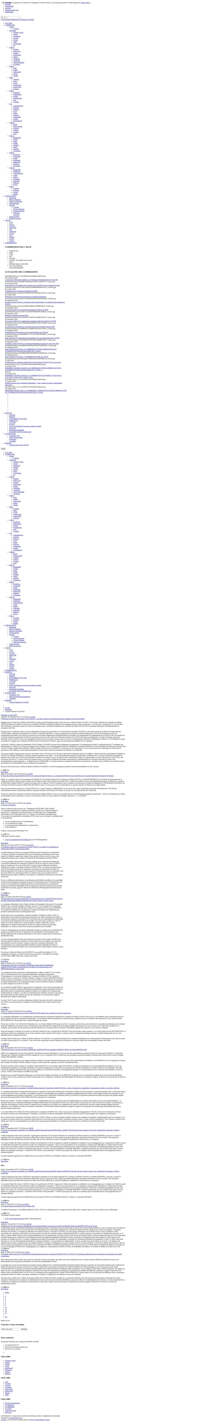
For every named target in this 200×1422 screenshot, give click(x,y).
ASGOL (12, 683)
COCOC (12, 653)
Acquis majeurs (14, 644)
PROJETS (8, 672)
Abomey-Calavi (10, 1360)
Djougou (16, 620)
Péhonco (16, 612)
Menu (3, 449)
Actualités (12, 698)
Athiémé (16, 509)
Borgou (11, 565)
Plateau (11, 496)
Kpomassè (16, 465)
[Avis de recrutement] (8, 805)
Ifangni (15, 505)
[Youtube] (14, 1332)
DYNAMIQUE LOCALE (18, 678)
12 (6, 1311)
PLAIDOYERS (10, 693)
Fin (6, 1317)
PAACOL (12, 687)
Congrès (16, 636)
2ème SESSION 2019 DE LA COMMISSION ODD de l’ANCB (26, 357)
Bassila (15, 623)
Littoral (11, 456)
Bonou (15, 486)
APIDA (11, 665)
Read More (4, 772)
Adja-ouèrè (17, 501)
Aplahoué (16, 522)
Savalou (16, 561)
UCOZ (11, 666)
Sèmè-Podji (9, 1391)
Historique (12, 627)
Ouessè (7, 1362)
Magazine (8, 700)
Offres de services (15, 646)
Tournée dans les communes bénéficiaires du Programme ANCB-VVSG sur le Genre (33, 362)
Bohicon (16, 539)
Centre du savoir (10, 1410)
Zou (10, 533)
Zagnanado (17, 546)
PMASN (12, 676)
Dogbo (15, 526)
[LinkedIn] (18, 1332)
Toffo (15, 471)
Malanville (16, 591)
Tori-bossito (17, 473)
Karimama (16, 589)
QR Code (8, 1412)
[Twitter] (6, 1332)
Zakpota (16, 544)
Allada (15, 464)
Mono (11, 507)
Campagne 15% (14, 695)
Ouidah (15, 467)
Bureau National (18, 638)
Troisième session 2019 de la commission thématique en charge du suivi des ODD (32, 343)
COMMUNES (10, 454)
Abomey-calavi (18, 462)
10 (6, 1307)
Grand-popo (17, 514)
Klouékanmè (17, 527)
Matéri (15, 606)
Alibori (11, 582)
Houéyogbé (17, 516)
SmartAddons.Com (16, 1418)
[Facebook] (2, 1332)
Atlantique (12, 460)
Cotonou (16, 458)
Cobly (15, 604)
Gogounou (16, 586)
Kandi (15, 588)
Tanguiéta (16, 608)
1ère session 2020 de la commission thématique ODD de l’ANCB (26, 310)
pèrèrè (15, 576)
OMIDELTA (13, 680)
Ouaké (15, 621)
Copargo (16, 618)
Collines (12, 552)
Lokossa (16, 518)
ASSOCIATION (10, 625)
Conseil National (18, 640)
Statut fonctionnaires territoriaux (19, 697)
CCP (10, 663)
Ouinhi (15, 548)
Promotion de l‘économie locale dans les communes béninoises (25, 297)
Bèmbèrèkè (17, 567)
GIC (10, 657)
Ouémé (11, 477)
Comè (15, 512)
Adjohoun (16, 488)
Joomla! (3, 1420)
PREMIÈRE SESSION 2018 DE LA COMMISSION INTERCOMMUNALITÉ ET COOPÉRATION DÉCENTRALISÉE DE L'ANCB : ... (33, 369)
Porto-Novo (9, 1389)
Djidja (15, 543)
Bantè (15, 554)
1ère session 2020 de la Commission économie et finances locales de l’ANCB (30, 321)
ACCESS (12, 682)
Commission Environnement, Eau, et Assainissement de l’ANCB (26, 332)
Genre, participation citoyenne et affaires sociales (25, 685)
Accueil (7, 708)
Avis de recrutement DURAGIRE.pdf (17, 840)
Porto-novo (17, 481)
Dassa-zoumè (17, 556)
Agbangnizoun (18, 535)
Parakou (16, 574)
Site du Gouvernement (12, 1403)
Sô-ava (15, 469)
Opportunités (9, 6)
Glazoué (16, 558)
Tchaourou (16, 580)
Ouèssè (15, 559)
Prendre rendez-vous (12, 10)
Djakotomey (17, 524)
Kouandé (16, 610)
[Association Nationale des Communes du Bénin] (17, 19)
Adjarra (15, 482)
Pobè (15, 497)
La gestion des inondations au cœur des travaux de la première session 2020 (30, 327)
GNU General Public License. (40, 1420)
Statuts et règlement (15, 631)
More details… (86, 3)
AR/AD (7, 648)
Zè (14, 475)
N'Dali (15, 569)
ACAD (11, 661)
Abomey (16, 537)
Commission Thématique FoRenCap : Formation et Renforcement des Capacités (31, 280)
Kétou (15, 503)
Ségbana (16, 593)
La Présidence (9, 1405)
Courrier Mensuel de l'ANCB (19, 702)
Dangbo (16, 479)
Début (7, 1292)
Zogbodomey (17, 550)
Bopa (15, 511)
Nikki (15, 571)
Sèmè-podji (17, 484)
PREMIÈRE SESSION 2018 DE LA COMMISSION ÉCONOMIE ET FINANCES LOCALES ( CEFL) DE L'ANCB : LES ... (33, 376)
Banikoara (16, 584)
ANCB (11, 668)
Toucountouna (18, 603)
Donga (11, 616)
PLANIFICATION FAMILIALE (20, 691)
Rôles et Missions (15, 629)
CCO (11, 650)
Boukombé (17, 599)
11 (6, 1309)
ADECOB (12, 655)
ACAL (11, 651)
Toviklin (16, 531)
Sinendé (16, 578)
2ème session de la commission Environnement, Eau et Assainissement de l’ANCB (32, 338)
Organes (12, 635)
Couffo (11, 520)
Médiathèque (9, 12)
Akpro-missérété (18, 492)
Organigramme (14, 633)
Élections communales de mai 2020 (16, 315)
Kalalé (15, 573)
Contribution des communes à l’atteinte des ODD (21, 291)
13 (6, 1313)
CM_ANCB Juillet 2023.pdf (14, 1219)
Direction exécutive (19, 642)
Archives (8, 8)
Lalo (14, 529)
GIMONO (12, 659)
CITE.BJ (12, 674)
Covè (15, 541)
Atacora (11, 597)
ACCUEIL (8, 452)
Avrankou (16, 494)
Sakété (15, 499)
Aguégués (16, 490)
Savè (15, 563)
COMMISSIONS (11, 670)
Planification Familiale (16, 689)
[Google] (10, 1332)
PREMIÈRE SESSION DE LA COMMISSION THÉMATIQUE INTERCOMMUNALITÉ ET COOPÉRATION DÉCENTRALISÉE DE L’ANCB (36, 391)
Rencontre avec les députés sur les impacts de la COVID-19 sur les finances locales (32, 285)
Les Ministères (10, 1407)
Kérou (15, 614)
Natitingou (16, 601)
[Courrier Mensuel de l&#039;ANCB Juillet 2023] (18, 1206)
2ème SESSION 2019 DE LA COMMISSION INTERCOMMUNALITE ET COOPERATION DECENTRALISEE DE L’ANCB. (31, 350)
